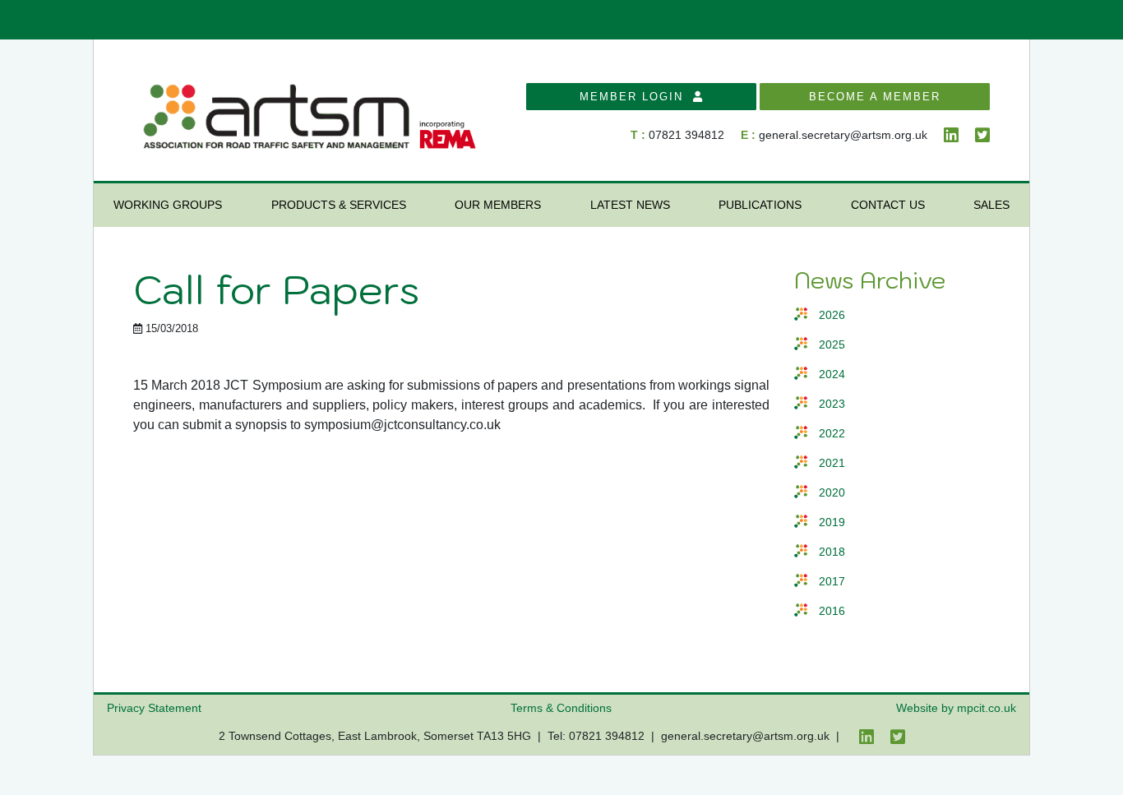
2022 (832, 434)
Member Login (636, 96)
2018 (832, 552)
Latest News (630, 204)
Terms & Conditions (561, 707)
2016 (832, 611)
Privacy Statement (154, 707)
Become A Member (874, 96)
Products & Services (338, 204)
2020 (832, 493)
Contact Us (888, 204)
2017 (832, 581)
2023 (832, 404)
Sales (991, 204)
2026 (832, 315)
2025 (832, 345)
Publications (760, 204)
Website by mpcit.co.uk (956, 707)
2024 (832, 374)
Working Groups (167, 204)
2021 (832, 463)
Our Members (498, 204)
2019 (832, 522)
